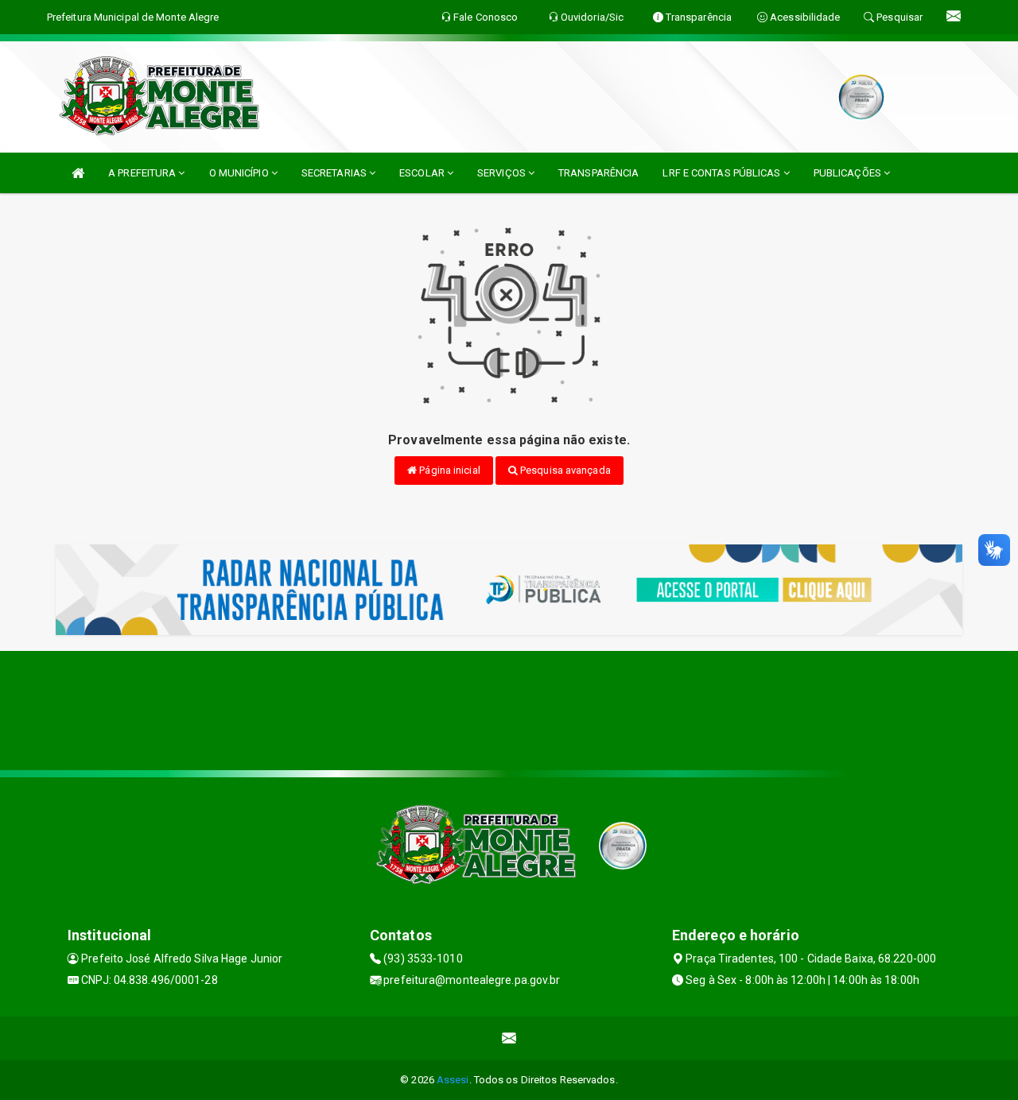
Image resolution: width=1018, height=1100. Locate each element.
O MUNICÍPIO (240, 173)
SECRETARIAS (335, 173)
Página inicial (448, 470)
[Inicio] (78, 173)
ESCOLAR (423, 173)
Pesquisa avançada (564, 470)
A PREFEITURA (143, 173)
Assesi (453, 1080)
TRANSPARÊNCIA (598, 173)
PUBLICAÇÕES (849, 173)
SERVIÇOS (502, 173)
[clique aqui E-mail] (509, 1038)
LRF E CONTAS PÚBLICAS (722, 173)
